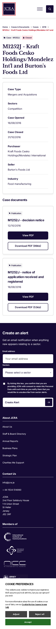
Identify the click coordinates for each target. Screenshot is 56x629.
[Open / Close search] (50, 9)
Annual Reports (10, 441)
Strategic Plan (9, 455)
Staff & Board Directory (14, 433)
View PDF (28, 235)
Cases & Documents (20, 27)
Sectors (5, 365)
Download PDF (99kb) (28, 245)
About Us (7, 426)
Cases (36, 27)
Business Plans (9, 448)
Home (5, 27)
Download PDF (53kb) (28, 307)
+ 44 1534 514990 (11, 489)
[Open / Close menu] (40, 9)
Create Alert (12, 402)
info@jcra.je (8, 482)
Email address (8, 351)
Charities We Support (13, 462)
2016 (44, 27)
